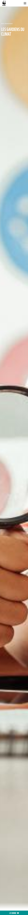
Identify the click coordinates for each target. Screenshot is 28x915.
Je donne (12, 912)
